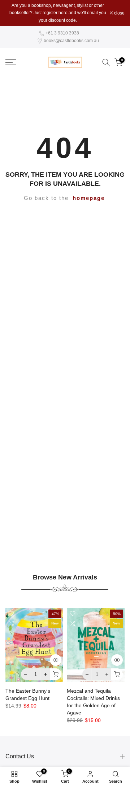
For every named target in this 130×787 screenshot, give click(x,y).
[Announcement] (57, 13)
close (119, 13)
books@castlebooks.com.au (71, 40)
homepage (89, 198)
